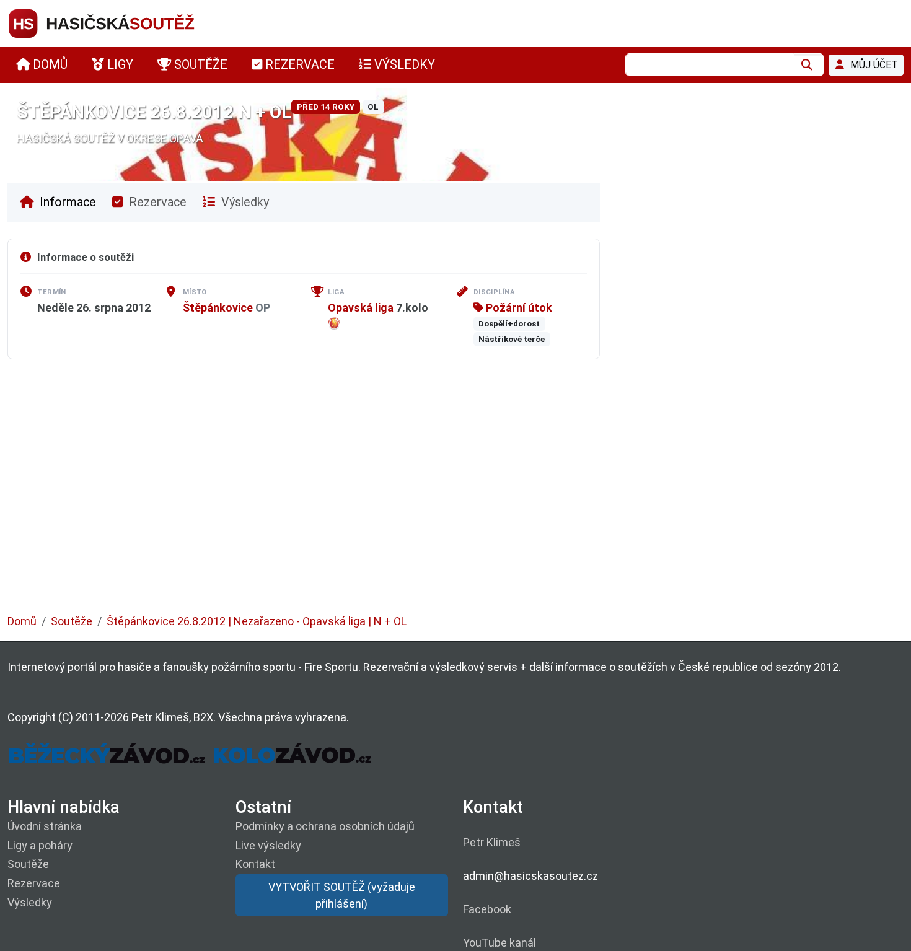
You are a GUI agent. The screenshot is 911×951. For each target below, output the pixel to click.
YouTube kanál (499, 942)
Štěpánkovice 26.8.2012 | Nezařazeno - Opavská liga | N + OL (257, 621)
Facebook (487, 909)
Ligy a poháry (40, 845)
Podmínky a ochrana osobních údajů (325, 826)
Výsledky (243, 202)
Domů (22, 621)
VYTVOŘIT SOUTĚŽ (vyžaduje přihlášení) (341, 895)
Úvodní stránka (44, 826)
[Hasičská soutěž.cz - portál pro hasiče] (125, 22)
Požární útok (517, 307)
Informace (66, 202)
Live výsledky (268, 845)
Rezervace (156, 202)
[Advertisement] (379, 495)
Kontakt (255, 863)
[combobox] (709, 64)
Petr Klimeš (492, 842)
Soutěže (71, 621)
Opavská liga (361, 307)
